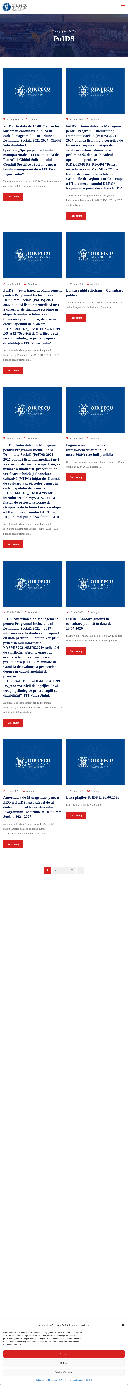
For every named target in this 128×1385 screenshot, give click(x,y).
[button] (123, 1325)
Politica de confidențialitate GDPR (49, 1380)
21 (72, 870)
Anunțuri (34, 119)
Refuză (64, 1363)
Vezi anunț (13, 196)
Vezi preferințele (64, 1372)
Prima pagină (59, 31)
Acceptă (64, 1354)
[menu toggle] (123, 7)
